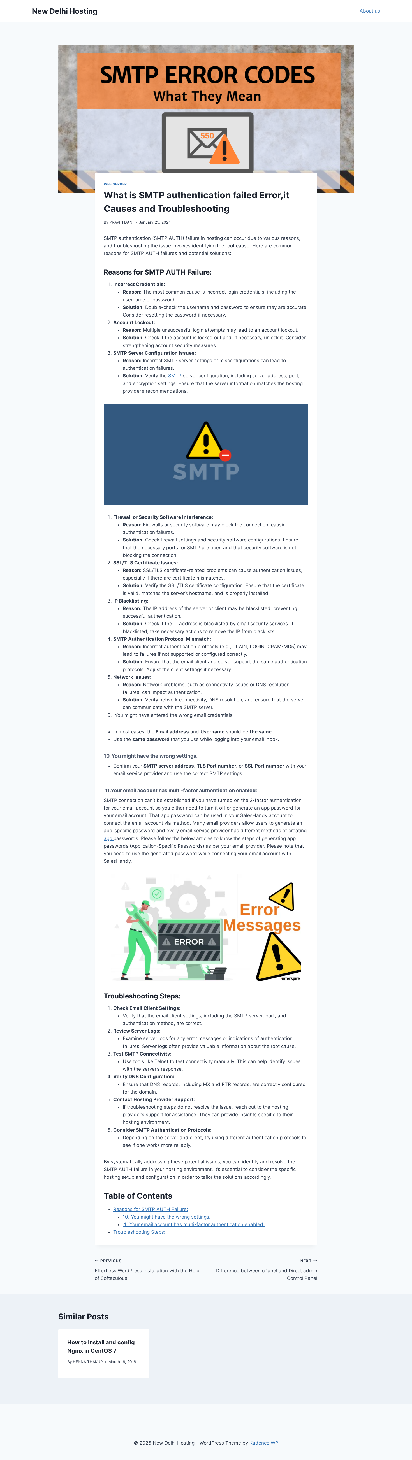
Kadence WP (263, 1443)
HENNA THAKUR (88, 1361)
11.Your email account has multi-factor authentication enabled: (194, 1224)
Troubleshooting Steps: (139, 1232)
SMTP (175, 375)
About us (370, 11)
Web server (115, 184)
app (109, 838)
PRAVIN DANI (121, 222)
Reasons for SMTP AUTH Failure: (150, 1209)
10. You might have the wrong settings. (166, 1217)
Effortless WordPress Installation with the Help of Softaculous (147, 1270)
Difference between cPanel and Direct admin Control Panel (266, 1270)
